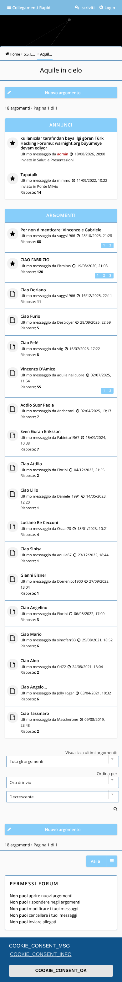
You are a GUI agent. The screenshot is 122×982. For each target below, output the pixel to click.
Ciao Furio (30, 316)
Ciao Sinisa (31, 549)
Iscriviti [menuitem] (87, 7)
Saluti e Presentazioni (55, 160)
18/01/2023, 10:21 (92, 528)
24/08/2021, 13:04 (87, 666)
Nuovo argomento (62, 92)
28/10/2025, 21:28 (96, 235)
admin (62, 154)
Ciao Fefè (29, 342)
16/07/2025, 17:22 (84, 348)
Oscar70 (64, 528)
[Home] (61, 28)
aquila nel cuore (70, 375)
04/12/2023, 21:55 (89, 469)
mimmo (63, 180)
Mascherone (67, 719)
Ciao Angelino (34, 607)
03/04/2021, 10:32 (95, 693)
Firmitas (64, 265)
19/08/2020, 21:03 (92, 265)
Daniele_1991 (68, 496)
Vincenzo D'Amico (38, 369)
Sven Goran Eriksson (41, 431)
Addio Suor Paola (37, 405)
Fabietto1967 (68, 437)
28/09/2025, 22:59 (95, 322)
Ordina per (107, 773)
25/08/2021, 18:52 (97, 640)
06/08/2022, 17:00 (89, 613)
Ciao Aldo (30, 660)
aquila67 (64, 555)
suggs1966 (66, 235)
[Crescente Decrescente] (61, 796)
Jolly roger (65, 693)
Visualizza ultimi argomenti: (91, 752)
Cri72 (61, 666)
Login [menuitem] (109, 7)
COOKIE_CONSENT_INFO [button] (40, 954)
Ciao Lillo (29, 490)
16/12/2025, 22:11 (96, 295)
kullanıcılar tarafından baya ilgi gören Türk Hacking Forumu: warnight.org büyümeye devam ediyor (62, 143)
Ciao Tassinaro (35, 713)
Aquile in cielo (61, 70)
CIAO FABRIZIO (35, 259)
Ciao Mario (31, 634)
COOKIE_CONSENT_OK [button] (61, 970)
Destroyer (65, 322)
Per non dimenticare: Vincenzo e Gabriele (61, 230)
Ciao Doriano (33, 290)
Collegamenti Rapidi (32, 7)
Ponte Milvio (47, 186)
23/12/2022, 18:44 (93, 555)
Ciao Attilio (31, 464)
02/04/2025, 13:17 (96, 410)
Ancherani (65, 410)
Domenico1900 (70, 581)
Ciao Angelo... (34, 687)
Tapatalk (29, 174)
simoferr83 (66, 640)
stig (60, 348)
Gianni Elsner (34, 575)
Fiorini (62, 469)
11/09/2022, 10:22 (92, 180)
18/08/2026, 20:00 (89, 154)
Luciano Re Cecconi (39, 522)
